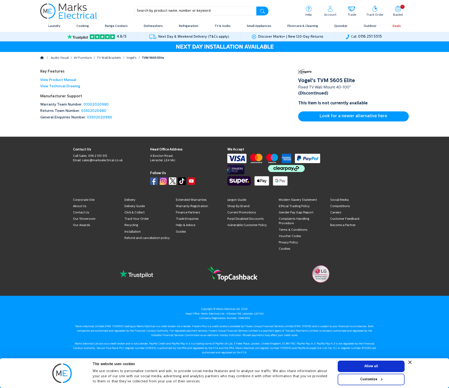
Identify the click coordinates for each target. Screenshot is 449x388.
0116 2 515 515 (97, 155)
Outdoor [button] (370, 26)
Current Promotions (241, 212)
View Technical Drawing (60, 86)
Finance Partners (188, 212)
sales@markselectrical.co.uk (102, 160)
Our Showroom (84, 218)
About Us (80, 206)
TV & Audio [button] (222, 26)
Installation (132, 231)
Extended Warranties (191, 199)
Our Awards (81, 225)
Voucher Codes (290, 236)
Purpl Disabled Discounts (245, 218)
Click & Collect (134, 212)
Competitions (340, 206)
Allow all (371, 366)
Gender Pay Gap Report (296, 212)
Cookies (284, 248)
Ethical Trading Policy (294, 206)
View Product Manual (58, 80)
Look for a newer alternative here (353, 116)
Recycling (131, 225)
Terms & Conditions (293, 229)
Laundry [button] (54, 26)
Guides (181, 231)
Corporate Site (83, 199)
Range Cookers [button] (116, 26)
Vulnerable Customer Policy (247, 225)
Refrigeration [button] (188, 26)
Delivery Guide (134, 206)
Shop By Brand (238, 206)
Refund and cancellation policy (147, 238)
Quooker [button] (341, 26)
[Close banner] (410, 362)
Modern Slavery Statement (298, 199)
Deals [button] (397, 26)
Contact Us (81, 212)
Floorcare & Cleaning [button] (302, 26)
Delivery (129, 199)
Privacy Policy (288, 242)
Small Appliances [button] (259, 26)
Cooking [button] (82, 26)
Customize (368, 379)
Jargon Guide (236, 199)
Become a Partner (343, 225)
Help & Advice (185, 225)
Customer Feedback (344, 218)
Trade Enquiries (187, 218)
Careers (335, 212)
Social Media (339, 199)
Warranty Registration (192, 206)
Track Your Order (136, 218)
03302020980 (96, 104)
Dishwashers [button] (153, 26)
